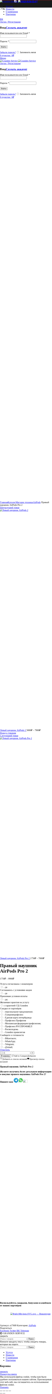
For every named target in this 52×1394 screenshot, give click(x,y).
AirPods (37, 502)
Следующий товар (9, 735)
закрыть (4, 1371)
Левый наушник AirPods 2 (13, 730)
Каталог (12, 502)
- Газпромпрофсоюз (13, 1014)
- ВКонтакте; (10, 1038)
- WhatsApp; (9, 1041)
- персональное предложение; (18, 1011)
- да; (6, 999)
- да (5, 987)
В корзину (5, 1056)
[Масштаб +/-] (10, 1390)
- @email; (8, 1047)
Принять (4, 1387)
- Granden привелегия (14, 1032)
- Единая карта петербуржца (17, 1017)
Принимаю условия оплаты (13, 996)
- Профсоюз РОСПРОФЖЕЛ (18, 1026)
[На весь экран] (7, 1390)
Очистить (5, 1050)
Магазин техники (24, 502)
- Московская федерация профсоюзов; (22, 1023)
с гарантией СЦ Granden (16, 1005)
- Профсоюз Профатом (15, 1020)
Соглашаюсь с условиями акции (16, 990)
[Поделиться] (4, 1390)
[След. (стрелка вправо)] (4, 1393)
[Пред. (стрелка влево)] (1, 1393)
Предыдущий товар (9, 507)
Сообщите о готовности (12, 1035)
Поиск (31, 1339)
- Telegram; (9, 1044)
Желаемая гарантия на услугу (14, 1002)
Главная (4, 502)
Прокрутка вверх (8, 1374)
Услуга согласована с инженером (16, 984)
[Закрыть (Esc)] (1, 1390)
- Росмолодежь (11, 1029)
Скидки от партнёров (10, 1008)
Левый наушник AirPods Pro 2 (15, 958)
